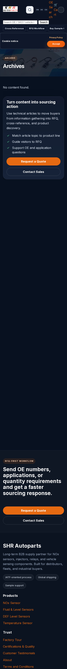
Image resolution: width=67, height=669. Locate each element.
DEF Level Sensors (16, 616)
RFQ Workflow (36, 28)
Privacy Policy (56, 37)
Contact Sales (33, 171)
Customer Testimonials (19, 653)
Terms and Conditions (18, 666)
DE (42, 10)
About (7, 660)
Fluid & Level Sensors (18, 609)
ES (46, 10)
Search (43, 22)
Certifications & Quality (19, 646)
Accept (56, 44)
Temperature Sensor (18, 623)
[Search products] (30, 9)
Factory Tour (12, 640)
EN (37, 10)
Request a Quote (33, 161)
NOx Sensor (11, 603)
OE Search (51, 10)
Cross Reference (14, 28)
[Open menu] (61, 10)
